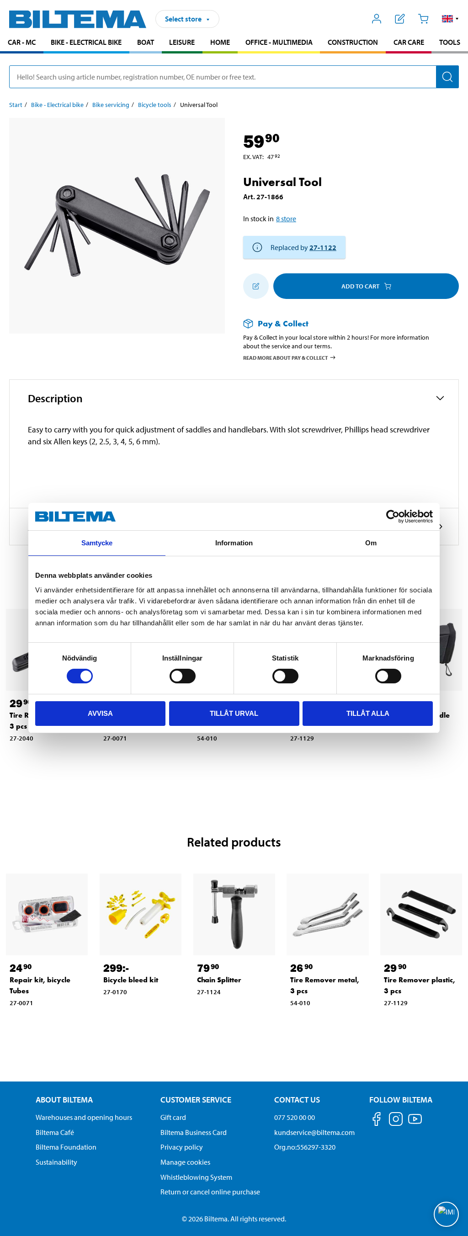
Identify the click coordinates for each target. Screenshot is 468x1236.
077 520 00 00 (294, 1117)
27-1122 (322, 247)
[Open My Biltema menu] (376, 19)
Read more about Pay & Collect (285, 357)
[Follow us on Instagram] (395, 1120)
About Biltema (64, 1099)
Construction (353, 42)
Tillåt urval (234, 713)
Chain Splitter (219, 980)
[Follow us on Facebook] (376, 1120)
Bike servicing (110, 105)
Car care (409, 42)
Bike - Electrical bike (86, 42)
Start (15, 105)
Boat (145, 42)
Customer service (195, 1099)
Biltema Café (55, 1132)
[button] (450, 19)
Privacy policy (181, 1146)
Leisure (182, 42)
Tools (449, 42)
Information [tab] (234, 543)
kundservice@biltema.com (314, 1132)
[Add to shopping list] (256, 286)
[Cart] (423, 19)
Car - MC (22, 42)
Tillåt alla (367, 713)
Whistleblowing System (196, 1177)
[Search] (447, 76)
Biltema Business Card (193, 1132)
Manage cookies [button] (185, 1162)
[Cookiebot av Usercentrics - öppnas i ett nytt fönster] (393, 516)
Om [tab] (371, 543)
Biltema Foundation (66, 1146)
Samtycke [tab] (97, 543)
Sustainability (56, 1162)
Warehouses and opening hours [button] (84, 1117)
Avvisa (100, 713)
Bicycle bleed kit (130, 980)
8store (286, 218)
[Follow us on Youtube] (415, 1123)
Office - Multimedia (279, 42)
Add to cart (360, 286)
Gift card (173, 1117)
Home (220, 42)
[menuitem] (21, 43)
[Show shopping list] (400, 19)
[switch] (183, 676)
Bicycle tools (154, 105)
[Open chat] (446, 1214)
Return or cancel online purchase (210, 1191)
